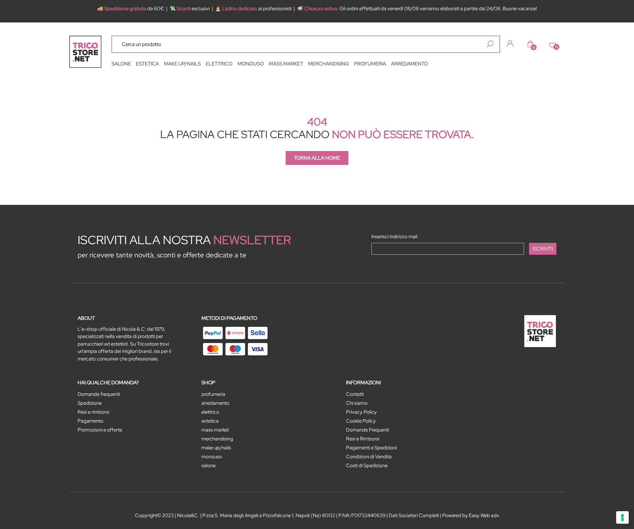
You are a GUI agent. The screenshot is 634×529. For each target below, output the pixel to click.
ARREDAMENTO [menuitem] (409, 63)
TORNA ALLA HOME (317, 158)
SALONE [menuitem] (121, 63)
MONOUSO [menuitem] (250, 63)
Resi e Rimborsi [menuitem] (362, 438)
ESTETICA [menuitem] (147, 63)
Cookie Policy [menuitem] (361, 421)
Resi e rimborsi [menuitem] (93, 412)
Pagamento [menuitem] (90, 421)
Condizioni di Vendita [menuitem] (369, 456)
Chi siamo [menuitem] (357, 403)
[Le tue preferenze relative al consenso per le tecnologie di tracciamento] (622, 517)
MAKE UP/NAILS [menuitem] (182, 63)
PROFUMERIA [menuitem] (370, 63)
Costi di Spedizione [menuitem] (367, 465)
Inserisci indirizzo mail (396, 236)
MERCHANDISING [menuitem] (328, 63)
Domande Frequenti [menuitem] (367, 430)
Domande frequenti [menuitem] (99, 394)
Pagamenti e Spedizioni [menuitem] (371, 447)
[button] (490, 44)
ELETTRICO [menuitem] (219, 63)
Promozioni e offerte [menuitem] (100, 430)
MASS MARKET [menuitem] (286, 63)
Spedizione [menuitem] (90, 403)
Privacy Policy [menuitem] (361, 412)
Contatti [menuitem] (355, 394)
